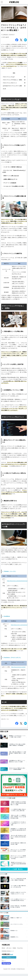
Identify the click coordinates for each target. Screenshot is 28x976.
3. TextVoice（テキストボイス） (11, 657)
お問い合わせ (8, 948)
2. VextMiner (6, 616)
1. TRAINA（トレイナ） (9, 571)
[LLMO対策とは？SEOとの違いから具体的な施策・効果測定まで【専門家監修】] (14, 747)
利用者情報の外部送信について (8, 951)
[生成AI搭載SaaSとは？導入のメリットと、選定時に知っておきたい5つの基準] (14, 763)
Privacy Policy (20, 948)
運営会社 (3, 948)
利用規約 (14, 948)
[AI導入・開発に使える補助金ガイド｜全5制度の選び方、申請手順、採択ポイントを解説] (14, 755)
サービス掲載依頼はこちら (8, 957)
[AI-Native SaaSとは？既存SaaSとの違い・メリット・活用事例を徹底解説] (14, 770)
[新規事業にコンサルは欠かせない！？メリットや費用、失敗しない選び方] (14, 738)
